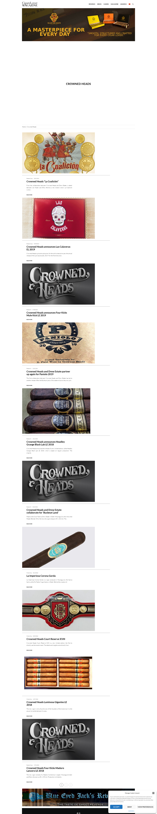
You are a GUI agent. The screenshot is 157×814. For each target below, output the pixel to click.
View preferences (145, 807)
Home (24, 127)
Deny (129, 807)
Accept (116, 807)
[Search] (133, 4)
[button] (153, 793)
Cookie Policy (131, 810)
